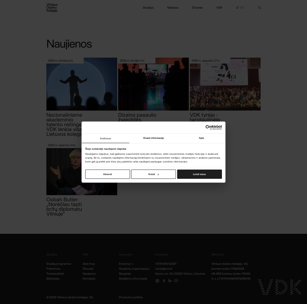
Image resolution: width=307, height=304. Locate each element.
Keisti (151, 174)
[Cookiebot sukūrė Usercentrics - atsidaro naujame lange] (208, 127)
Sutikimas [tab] (105, 138)
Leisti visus (199, 174)
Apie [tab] (201, 137)
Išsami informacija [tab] (153, 137)
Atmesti (107, 174)
